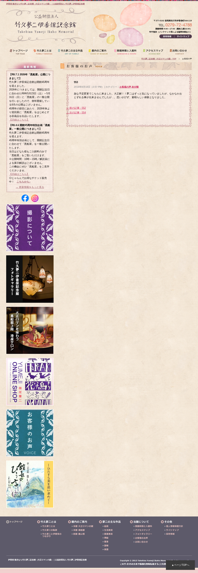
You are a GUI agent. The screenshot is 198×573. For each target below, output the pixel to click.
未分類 (135, 87)
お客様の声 (125, 87)
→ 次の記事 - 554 (76, 112)
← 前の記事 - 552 (76, 107)
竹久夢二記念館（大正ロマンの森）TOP (158, 59)
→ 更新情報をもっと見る (30, 187)
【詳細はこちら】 (19, 119)
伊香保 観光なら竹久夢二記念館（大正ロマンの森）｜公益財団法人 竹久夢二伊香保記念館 (45, 4)
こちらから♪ (24, 181)
